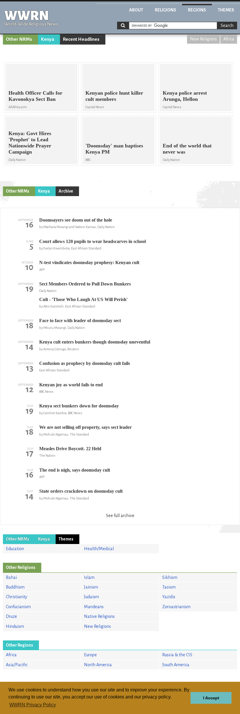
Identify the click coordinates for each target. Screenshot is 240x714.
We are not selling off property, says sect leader (85, 427)
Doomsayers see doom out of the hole (75, 219)
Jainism (91, 587)
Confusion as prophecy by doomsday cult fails (84, 363)
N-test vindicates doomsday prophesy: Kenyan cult (89, 262)
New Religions (203, 39)
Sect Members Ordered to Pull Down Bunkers (85, 283)
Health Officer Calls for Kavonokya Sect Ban (35, 96)
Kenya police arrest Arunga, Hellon (185, 96)
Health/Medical (99, 548)
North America (98, 664)
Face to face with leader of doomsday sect (80, 320)
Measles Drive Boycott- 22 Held (70, 448)
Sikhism (169, 577)
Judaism (91, 596)
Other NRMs (19, 39)
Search (227, 25)
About (136, 10)
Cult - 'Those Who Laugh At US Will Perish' (83, 299)
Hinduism (15, 626)
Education (15, 548)
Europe (90, 654)
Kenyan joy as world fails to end (71, 384)
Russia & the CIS (177, 654)
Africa (228, 39)
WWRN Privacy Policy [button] (32, 704)
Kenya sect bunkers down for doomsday (79, 405)
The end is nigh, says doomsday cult (74, 469)
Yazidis (168, 596)
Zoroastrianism (176, 606)
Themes (226, 10)
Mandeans (94, 606)
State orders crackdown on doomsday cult (81, 491)
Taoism (169, 587)
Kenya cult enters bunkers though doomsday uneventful (94, 341)
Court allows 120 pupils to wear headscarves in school (92, 241)
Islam (89, 577)
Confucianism (18, 606)
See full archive (120, 515)
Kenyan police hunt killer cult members (114, 96)
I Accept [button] (211, 698)
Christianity (16, 596)
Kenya (47, 39)
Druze (11, 616)
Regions (197, 10)
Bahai (11, 577)
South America (175, 664)
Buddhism (15, 587)
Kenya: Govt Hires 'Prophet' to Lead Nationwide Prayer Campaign (29, 142)
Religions (165, 10)
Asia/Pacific (17, 664)
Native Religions (99, 616)
